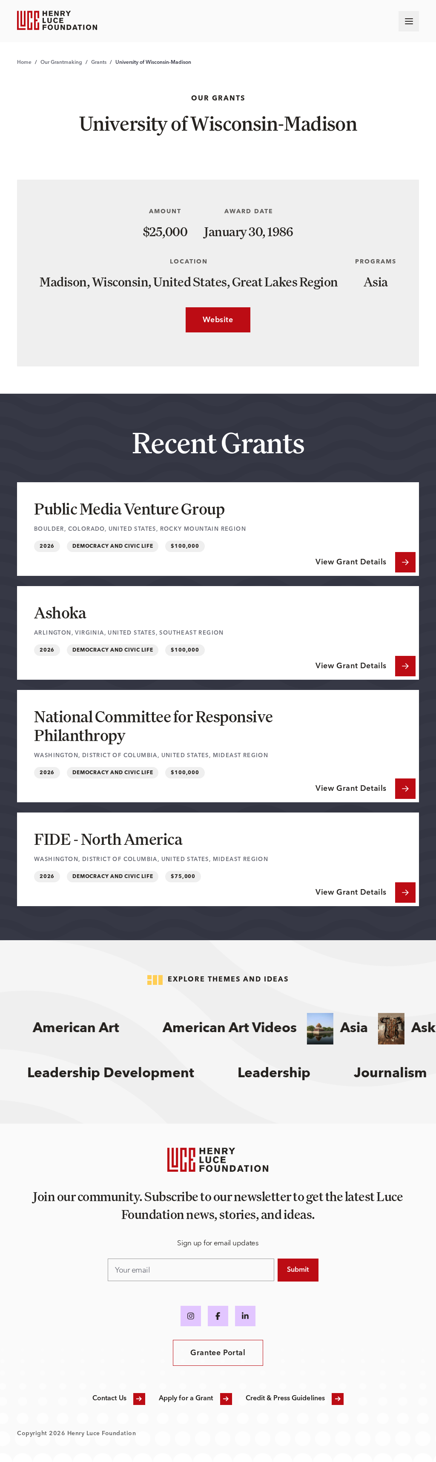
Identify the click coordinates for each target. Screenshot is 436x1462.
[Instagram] (191, 1316)
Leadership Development (120, 1074)
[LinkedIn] (245, 1316)
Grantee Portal (217, 1353)
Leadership (283, 1074)
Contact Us (109, 1398)
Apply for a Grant (186, 1398)
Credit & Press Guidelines (285, 1398)
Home (24, 62)
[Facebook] (218, 1316)
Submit (298, 1270)
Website (209, 320)
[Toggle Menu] (409, 21)
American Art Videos (220, 1029)
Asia (344, 1029)
